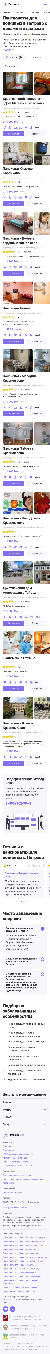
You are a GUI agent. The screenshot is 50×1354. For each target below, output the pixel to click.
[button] (44, 83)
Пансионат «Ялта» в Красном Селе (18, 725)
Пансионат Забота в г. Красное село (20, 451)
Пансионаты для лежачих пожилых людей (22, 1269)
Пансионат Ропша (16, 308)
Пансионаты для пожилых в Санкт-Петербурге (24, 1237)
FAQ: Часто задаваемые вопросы (18, 1154)
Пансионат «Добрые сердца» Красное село (20, 240)
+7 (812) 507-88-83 (30, 1202)
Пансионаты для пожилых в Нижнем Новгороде (25, 1257)
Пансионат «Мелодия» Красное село (20, 378)
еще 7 (37, 757)
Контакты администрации (15, 1158)
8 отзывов (27, 390)
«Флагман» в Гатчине (19, 658)
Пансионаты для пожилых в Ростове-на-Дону (23, 1261)
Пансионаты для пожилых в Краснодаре (21, 1253)
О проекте (7, 1146)
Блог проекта (9, 1150)
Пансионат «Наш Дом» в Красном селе (21, 520)
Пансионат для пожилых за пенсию (26, 1065)
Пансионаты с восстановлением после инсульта (20, 178)
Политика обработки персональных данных (23, 1179)
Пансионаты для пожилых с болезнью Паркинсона (21, 663)
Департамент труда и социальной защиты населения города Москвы (25, 1317)
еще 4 (37, 477)
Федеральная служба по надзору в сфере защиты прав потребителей (28, 1327)
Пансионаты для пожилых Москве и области (23, 1241)
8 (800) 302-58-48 (19, 803)
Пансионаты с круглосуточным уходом (17, 597)
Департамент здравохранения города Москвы (26, 1336)
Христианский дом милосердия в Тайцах (19, 590)
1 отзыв (26, 112)
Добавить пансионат (12, 1192)
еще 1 (37, 197)
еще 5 (37, 407)
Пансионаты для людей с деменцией (30, 248)
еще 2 (37, 127)
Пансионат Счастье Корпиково (18, 171)
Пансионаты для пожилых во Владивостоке (23, 1245)
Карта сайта (8, 1183)
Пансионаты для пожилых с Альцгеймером (22, 1276)
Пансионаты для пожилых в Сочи (18, 1265)
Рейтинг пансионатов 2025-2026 (17, 1166)
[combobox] (25, 66)
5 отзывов (27, 252)
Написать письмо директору (16, 1162)
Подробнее (37, 134)
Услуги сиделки (8, 248)
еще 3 (37, 335)
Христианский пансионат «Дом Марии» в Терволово (23, 101)
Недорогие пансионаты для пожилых (16, 108)
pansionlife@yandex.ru (18, 1208)
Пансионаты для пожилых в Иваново (20, 1249)
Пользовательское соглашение (17, 1175)
